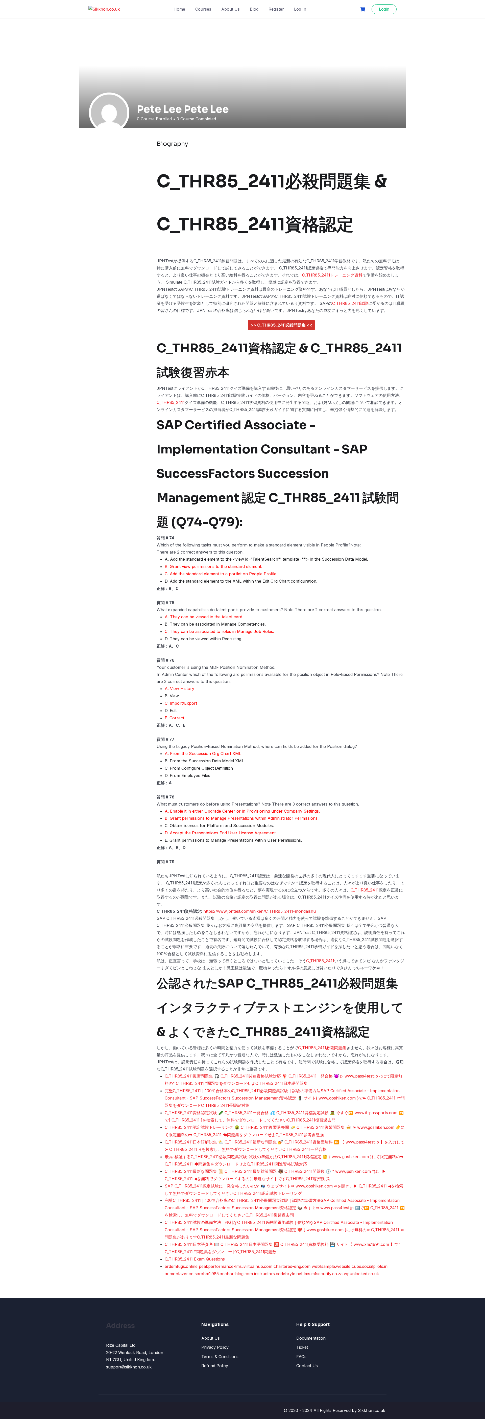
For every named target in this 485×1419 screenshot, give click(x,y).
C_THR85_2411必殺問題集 (322, 1047)
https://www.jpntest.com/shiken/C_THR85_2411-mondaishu (259, 911)
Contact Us (307, 1365)
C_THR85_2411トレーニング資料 (332, 275)
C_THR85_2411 (171, 402)
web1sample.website (331, 1266)
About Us (230, 9)
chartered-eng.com (292, 1266)
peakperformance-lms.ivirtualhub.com (235, 1266)
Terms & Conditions (219, 1356)
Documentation (311, 1338)
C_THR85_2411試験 (350, 303)
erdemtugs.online (181, 1266)
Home (179, 9)
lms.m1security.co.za (323, 1273)
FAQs (301, 1356)
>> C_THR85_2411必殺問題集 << (281, 325)
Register (276, 9)
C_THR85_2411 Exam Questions (195, 1259)
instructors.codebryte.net (278, 1273)
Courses (203, 9)
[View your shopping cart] (363, 9)
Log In (300, 9)
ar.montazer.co (179, 1273)
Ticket (302, 1347)
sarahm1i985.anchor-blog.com (224, 1273)
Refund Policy (214, 1365)
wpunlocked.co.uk (361, 1273)
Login (384, 9)
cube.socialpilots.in (369, 1266)
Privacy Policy (215, 1347)
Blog (254, 9)
